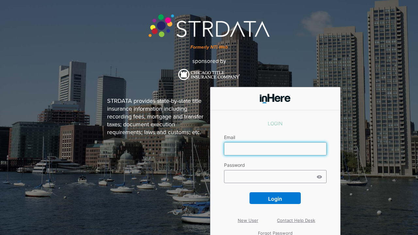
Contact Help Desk (296, 214)
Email (230, 137)
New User (248, 214)
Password (235, 165)
